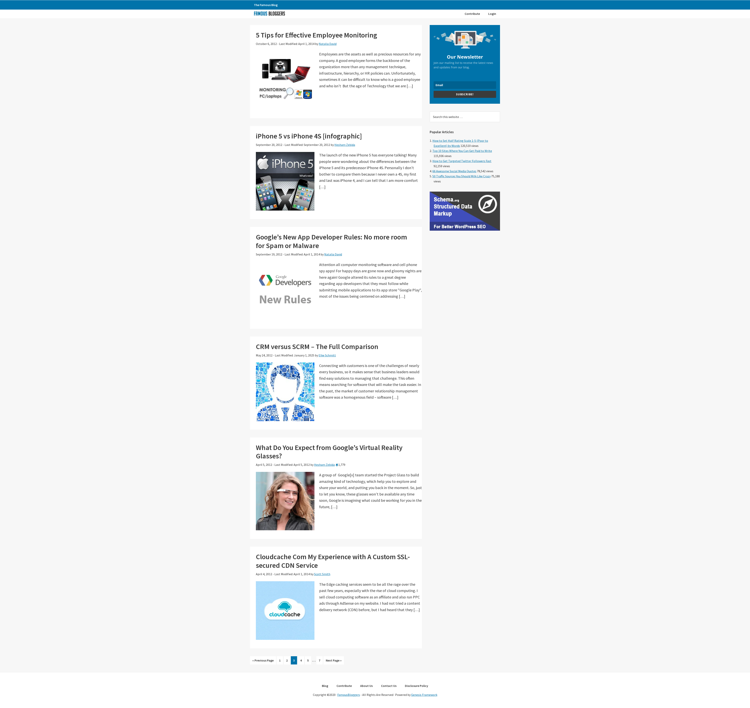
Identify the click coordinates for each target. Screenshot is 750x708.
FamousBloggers (348, 695)
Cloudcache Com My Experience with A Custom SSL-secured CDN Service (333, 561)
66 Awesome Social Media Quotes (454, 171)
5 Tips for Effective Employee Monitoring (316, 35)
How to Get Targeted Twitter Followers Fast (461, 161)
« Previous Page (263, 661)
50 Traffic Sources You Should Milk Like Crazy (461, 176)
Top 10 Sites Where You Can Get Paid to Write (462, 151)
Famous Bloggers (269, 13)
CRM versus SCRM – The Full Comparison (317, 346)
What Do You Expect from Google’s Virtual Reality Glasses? (329, 451)
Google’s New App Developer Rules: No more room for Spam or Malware (331, 241)
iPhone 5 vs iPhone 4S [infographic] (309, 136)
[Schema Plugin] (465, 229)
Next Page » (334, 661)
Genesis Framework (424, 695)
